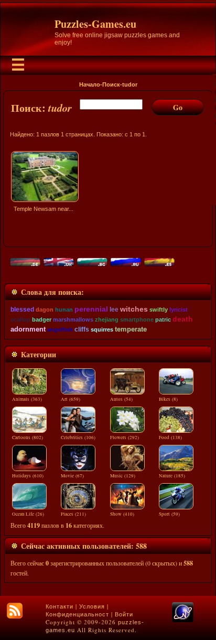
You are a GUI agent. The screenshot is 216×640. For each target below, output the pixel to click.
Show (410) (122, 514)
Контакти (59, 606)
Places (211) (73, 514)
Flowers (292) (124, 437)
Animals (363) (27, 399)
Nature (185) (172, 476)
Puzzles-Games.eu (95, 23)
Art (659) (70, 399)
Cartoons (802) (27, 437)
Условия (92, 606)
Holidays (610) (28, 476)
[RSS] (14, 610)
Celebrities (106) (78, 437)
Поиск (111, 84)
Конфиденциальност (77, 614)
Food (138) (170, 437)
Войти (124, 614)
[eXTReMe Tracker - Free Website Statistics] (182, 620)
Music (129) (122, 476)
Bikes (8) (168, 399)
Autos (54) (121, 399)
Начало (89, 84)
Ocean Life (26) (28, 514)
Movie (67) (72, 476)
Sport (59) (169, 514)
